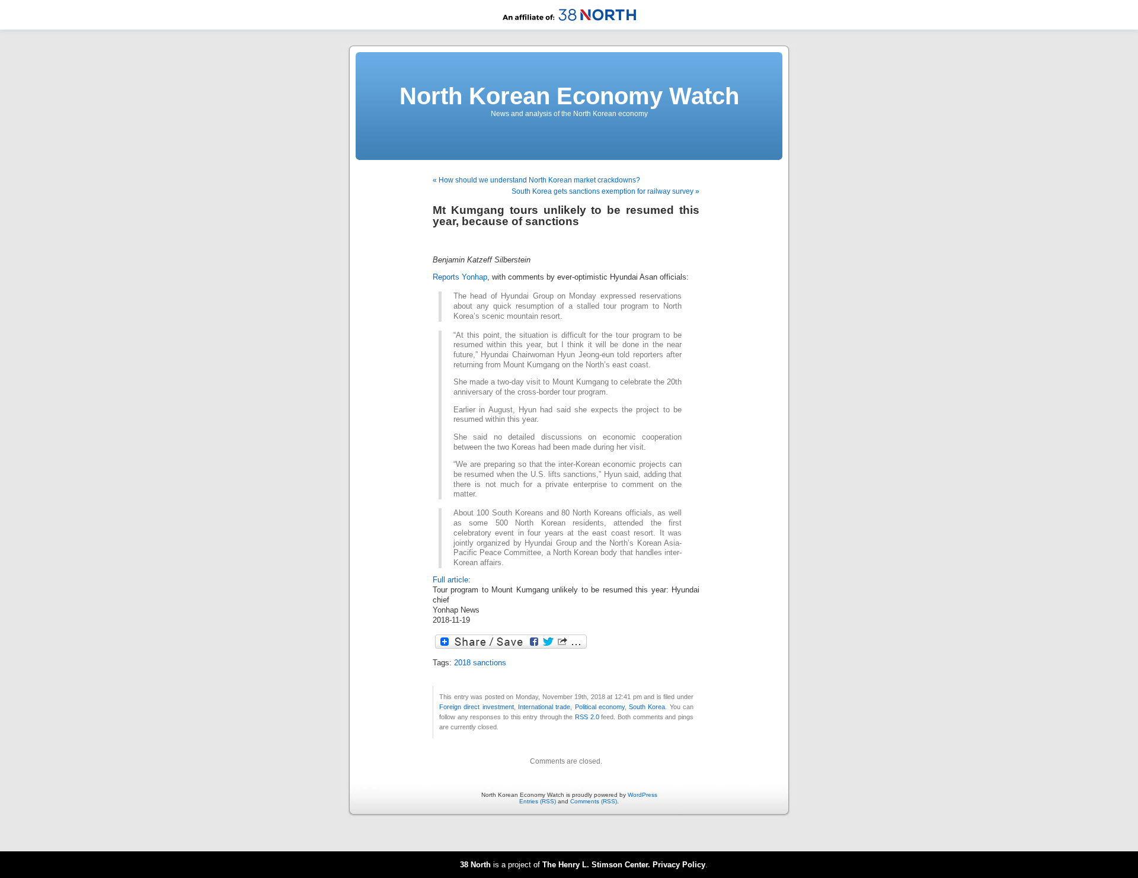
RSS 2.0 (587, 716)
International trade (544, 706)
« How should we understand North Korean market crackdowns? (536, 180)
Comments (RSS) (593, 801)
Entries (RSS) (537, 801)
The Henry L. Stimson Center (595, 864)
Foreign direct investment (476, 706)
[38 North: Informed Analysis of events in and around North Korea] (569, 27)
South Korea (647, 706)
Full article (450, 580)
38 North (475, 864)
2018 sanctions (480, 663)
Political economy (600, 706)
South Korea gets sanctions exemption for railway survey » (605, 191)
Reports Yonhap (460, 277)
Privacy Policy (679, 864)
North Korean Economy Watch (569, 96)
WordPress (642, 795)
